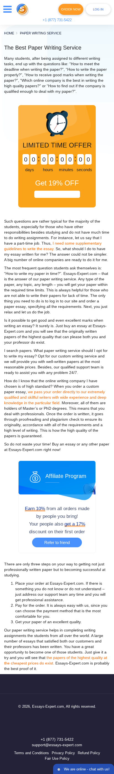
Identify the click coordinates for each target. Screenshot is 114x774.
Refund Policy (89, 753)
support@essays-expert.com (57, 745)
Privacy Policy (63, 753)
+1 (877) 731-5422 (57, 20)
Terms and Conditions (31, 753)
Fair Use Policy (57, 758)
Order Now (71, 9)
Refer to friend (57, 542)
